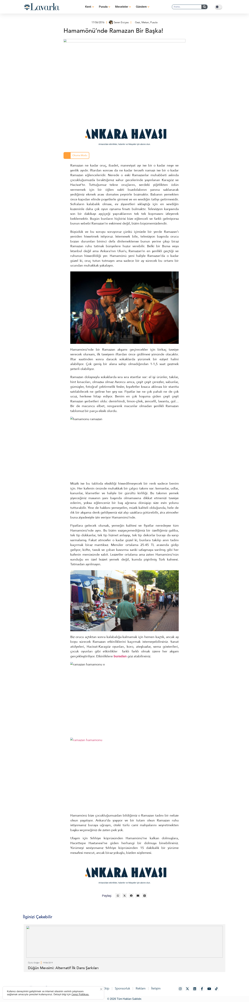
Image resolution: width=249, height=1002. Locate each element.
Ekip (106, 988)
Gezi (137, 22)
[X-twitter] (187, 988)
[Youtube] (209, 988)
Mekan (145, 22)
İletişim (156, 988)
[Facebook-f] (202, 988)
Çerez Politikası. (80, 994)
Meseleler (121, 6)
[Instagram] (180, 988)
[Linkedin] (194, 988)
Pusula (103, 6)
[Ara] (204, 7)
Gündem (141, 6)
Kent (88, 6)
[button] (117, 895)
